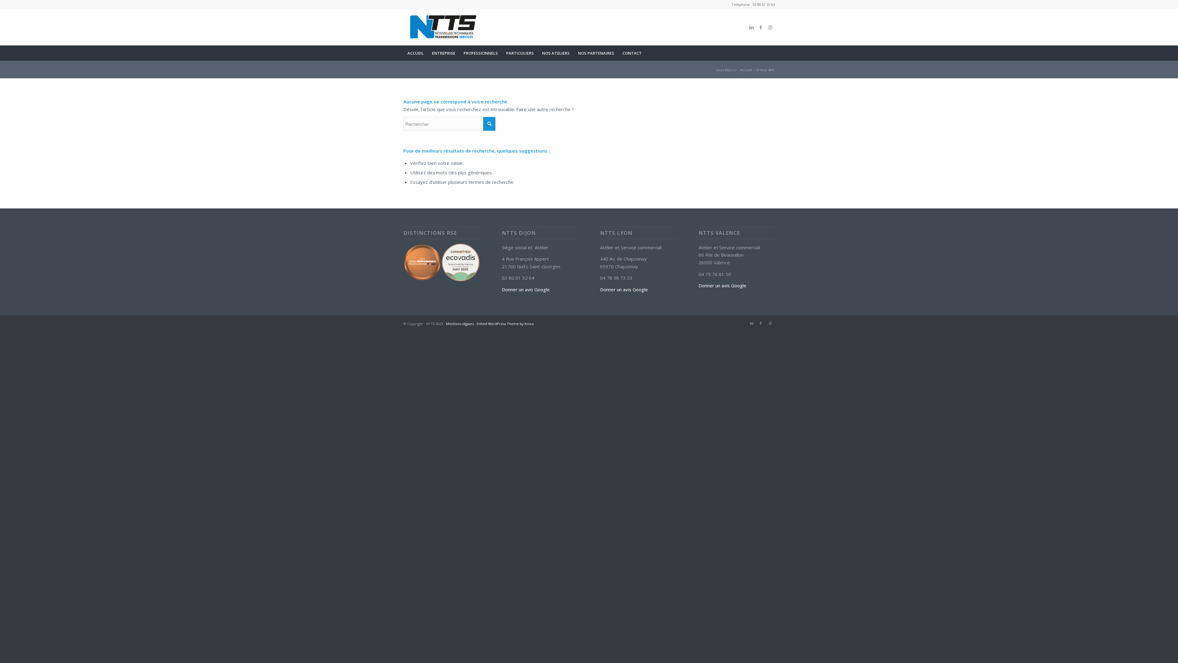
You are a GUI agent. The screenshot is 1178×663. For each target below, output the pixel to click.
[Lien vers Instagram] (770, 27)
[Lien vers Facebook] (760, 27)
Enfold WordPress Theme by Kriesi (505, 323)
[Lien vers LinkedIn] (751, 27)
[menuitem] (415, 53)
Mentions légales (460, 323)
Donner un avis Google (526, 289)
